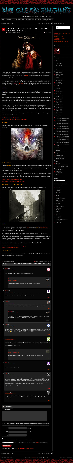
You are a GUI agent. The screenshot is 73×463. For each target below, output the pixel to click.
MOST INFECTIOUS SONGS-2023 (62, 141)
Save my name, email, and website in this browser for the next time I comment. (17, 439)
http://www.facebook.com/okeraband (10, 247)
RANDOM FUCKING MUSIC (61, 152)
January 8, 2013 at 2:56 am (10, 374)
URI (7, 435)
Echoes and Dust (59, 197)
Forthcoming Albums (60, 83)
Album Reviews (59, 72)
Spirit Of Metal (58, 212)
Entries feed (58, 62)
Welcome (57, 174)
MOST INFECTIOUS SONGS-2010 (62, 120)
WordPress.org (59, 65)
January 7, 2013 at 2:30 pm (13, 280)
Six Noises (58, 211)
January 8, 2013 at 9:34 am (10, 393)
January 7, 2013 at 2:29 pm (13, 313)
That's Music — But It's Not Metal (62, 166)
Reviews (57, 153)
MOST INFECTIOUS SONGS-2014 (62, 126)
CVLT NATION (58, 192)
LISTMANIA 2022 (59, 107)
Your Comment (7, 409)
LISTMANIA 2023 (59, 109)
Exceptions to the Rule (60, 80)
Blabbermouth (58, 189)
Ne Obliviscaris (46, 261)
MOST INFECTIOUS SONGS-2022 (62, 139)
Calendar (57, 77)
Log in (57, 60)
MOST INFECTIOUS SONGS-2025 (62, 144)
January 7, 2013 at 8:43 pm (10, 364)
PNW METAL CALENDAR (11, 19)
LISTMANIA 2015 (59, 96)
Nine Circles (58, 209)
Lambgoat (58, 203)
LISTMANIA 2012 (59, 91)
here (16, 77)
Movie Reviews (59, 145)
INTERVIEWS (21, 19)
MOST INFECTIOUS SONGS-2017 (62, 131)
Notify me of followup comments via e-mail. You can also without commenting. (31, 442)
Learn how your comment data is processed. (25, 448)
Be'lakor (41, 261)
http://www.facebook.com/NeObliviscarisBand (12, 179)
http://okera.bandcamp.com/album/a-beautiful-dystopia (14, 246)
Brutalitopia (58, 190)
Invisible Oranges (59, 201)
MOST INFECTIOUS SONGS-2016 (62, 129)
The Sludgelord (59, 216)
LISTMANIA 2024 (59, 110)
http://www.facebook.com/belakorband (10, 117)
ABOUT (44, 19)
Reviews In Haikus (59, 155)
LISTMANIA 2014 (59, 94)
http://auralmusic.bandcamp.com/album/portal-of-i (13, 181)
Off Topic (57, 147)
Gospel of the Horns (18, 83)
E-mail (7, 431)
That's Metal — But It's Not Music (62, 164)
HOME (2, 19)
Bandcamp (58, 187)
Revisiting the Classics (60, 156)
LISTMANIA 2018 (59, 101)
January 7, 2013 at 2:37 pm (10, 326)
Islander (8, 261)
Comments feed (59, 63)
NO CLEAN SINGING (9, 457)
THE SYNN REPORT (60, 169)
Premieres (58, 150)
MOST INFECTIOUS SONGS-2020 (62, 136)
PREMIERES (38, 19)
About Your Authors (59, 71)
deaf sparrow (58, 193)
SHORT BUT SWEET (60, 160)
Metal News (58, 114)
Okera (50, 261)
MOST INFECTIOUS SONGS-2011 (62, 121)
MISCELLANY (58, 115)
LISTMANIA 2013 (59, 93)
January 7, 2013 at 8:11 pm (13, 352)
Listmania (58, 90)
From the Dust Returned (60, 198)
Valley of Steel (58, 222)
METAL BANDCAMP (60, 206)
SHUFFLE (58, 161)
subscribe (38, 442)
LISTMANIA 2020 (59, 104)
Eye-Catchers (58, 82)
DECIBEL (58, 195)
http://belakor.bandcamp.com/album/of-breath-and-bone (14, 119)
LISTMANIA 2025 (59, 112)
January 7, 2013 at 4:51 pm (10, 339)
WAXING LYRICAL (59, 172)
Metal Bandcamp (44, 227)
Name (7, 428)
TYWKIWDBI (58, 220)
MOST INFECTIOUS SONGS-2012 (14, 32)
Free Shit (57, 85)
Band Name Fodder (59, 74)
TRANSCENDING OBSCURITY (62, 219)
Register (57, 58)
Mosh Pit (57, 117)
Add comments (48, 32)
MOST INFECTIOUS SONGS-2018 (62, 133)
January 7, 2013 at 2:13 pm (10, 302)
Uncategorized (59, 171)
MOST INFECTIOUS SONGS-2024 (62, 142)
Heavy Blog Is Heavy (60, 200)
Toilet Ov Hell (58, 217)
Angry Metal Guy (59, 185)
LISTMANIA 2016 (59, 98)
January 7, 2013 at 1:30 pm (10, 292)
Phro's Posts (58, 148)
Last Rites (58, 204)
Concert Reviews (59, 79)
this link (26, 75)
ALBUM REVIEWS (30, 19)
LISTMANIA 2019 (59, 102)
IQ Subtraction (58, 88)
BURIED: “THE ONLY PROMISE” (44, 23)
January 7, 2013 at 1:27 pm (10, 270)
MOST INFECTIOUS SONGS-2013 (62, 125)
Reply (48, 275)
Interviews (58, 86)
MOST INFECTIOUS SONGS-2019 (62, 134)
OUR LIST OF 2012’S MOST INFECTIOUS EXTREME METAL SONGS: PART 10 (27, 30)
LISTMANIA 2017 (59, 99)
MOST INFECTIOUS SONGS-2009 (62, 118)
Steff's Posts (58, 163)
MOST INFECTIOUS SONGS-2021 (62, 137)
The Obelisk (58, 214)
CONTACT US (50, 19)
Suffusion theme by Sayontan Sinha (66, 457)
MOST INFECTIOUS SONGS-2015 (62, 128)
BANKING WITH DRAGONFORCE (9, 23)
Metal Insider (58, 208)
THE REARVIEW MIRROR (61, 168)
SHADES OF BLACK (60, 158)
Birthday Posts (58, 75)
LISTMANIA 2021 (59, 106)
